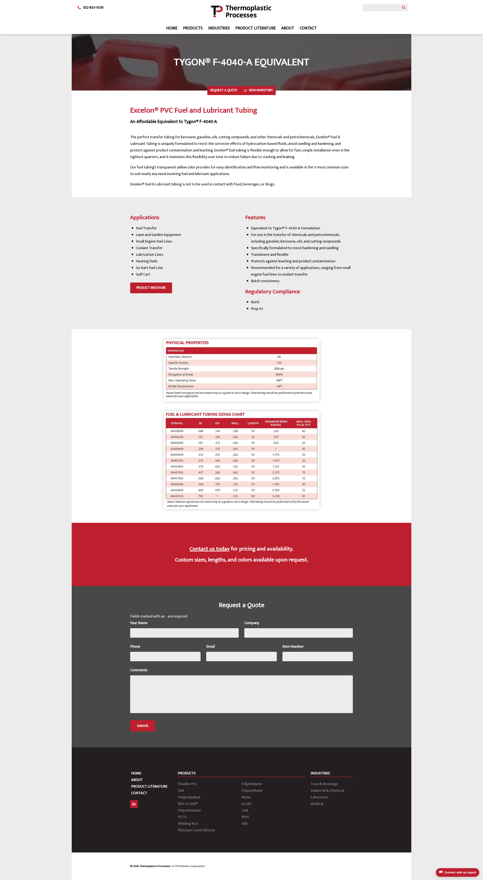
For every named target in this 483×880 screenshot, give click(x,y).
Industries (219, 28)
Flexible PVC (187, 784)
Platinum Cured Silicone (196, 830)
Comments (139, 670)
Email (211, 646)
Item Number (293, 646)
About (287, 28)
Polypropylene (189, 797)
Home (171, 28)
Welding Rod (188, 823)
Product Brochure (151, 288)
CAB (245, 810)
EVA (181, 790)
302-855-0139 (93, 7)
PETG (182, 817)
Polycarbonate (189, 810)
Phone (136, 646)
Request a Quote (223, 90)
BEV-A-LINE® (188, 804)
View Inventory (261, 90)
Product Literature (255, 28)
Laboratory (319, 797)
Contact (308, 28)
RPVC (246, 817)
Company (252, 623)
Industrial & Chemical (327, 790)
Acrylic (247, 804)
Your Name (140, 623)
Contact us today (210, 549)
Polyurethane (252, 790)
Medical (317, 804)
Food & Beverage (324, 784)
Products (193, 28)
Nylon (246, 797)
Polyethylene (252, 784)
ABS (245, 823)
